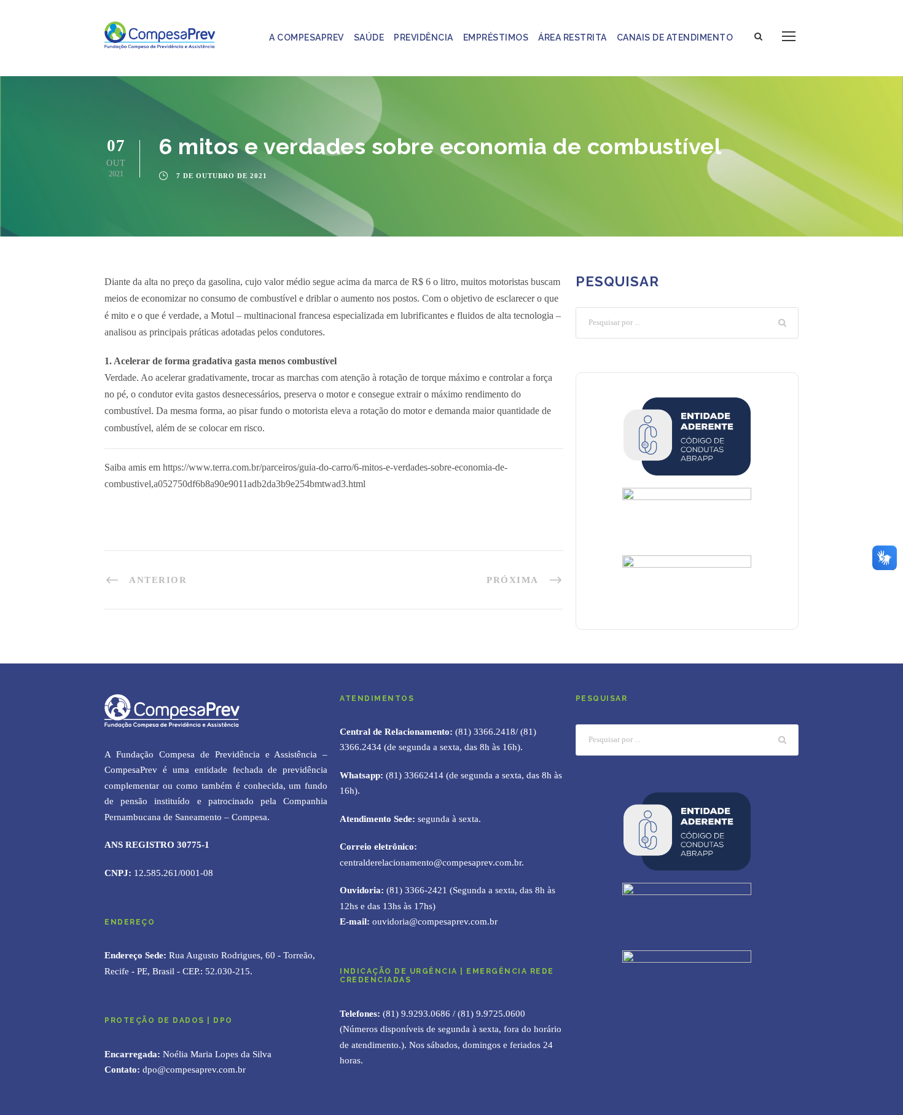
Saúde (369, 37)
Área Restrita (572, 37)
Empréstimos (496, 37)
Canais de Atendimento (675, 37)
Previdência (423, 37)
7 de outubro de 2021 (221, 175)
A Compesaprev (306, 37)
